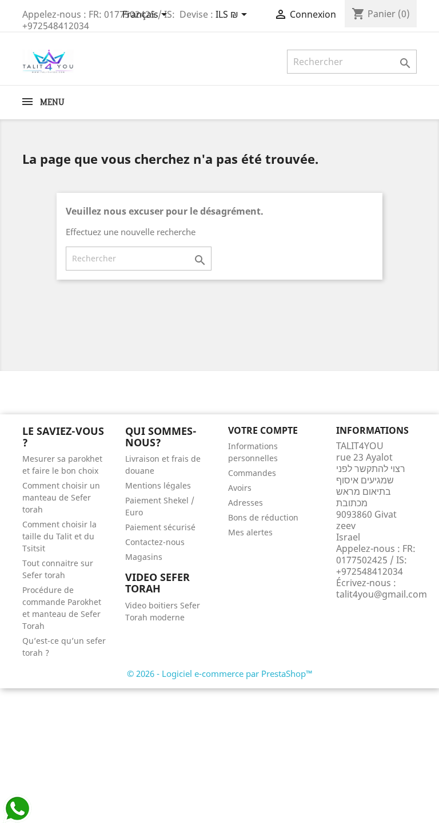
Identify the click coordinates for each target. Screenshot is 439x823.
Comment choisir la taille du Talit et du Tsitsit (59, 536)
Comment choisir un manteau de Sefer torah (61, 497)
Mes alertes (250, 532)
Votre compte (263, 430)
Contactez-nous (155, 541)
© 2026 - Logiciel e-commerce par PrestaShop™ (220, 673)
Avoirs (240, 487)
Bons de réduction (263, 517)
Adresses (245, 502)
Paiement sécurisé (160, 527)
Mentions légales (158, 485)
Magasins (143, 556)
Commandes (252, 472)
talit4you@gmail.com (381, 594)
